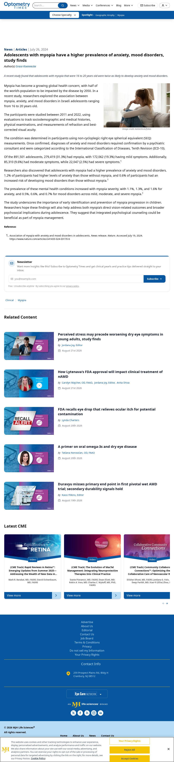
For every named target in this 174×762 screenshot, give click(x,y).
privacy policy (72, 286)
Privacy (87, 646)
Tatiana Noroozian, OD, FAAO (78, 452)
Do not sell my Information (87, 650)
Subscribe (152, 278)
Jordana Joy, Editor (72, 345)
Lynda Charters (70, 420)
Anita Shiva (123, 382)
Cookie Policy (38, 758)
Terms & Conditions (87, 642)
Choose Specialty (62, 14)
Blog (118, 5)
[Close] (168, 749)
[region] (87, 749)
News (73, 5)
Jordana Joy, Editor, (104, 382)
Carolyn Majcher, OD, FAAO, (77, 382)
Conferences (103, 5)
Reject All (129, 749)
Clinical (9, 300)
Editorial (87, 630)
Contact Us (87, 634)
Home (63, 735)
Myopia (120, 15)
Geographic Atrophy (105, 15)
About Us (87, 626)
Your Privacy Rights (87, 654)
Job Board (87, 638)
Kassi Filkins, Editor (73, 495)
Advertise (87, 622)
